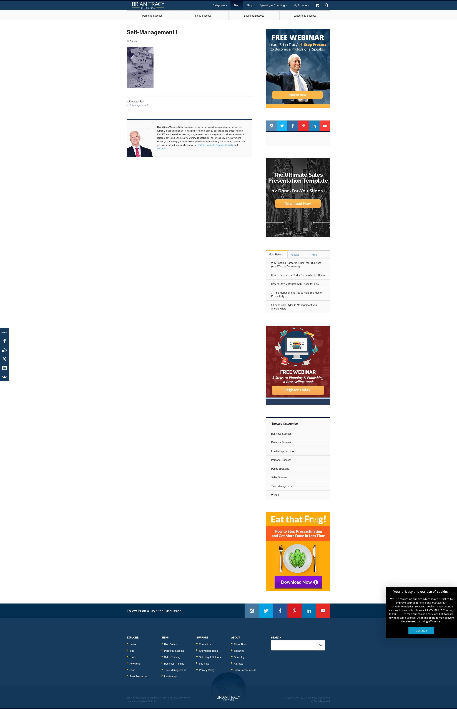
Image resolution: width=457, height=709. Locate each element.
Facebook (209, 144)
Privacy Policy (207, 670)
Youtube (161, 148)
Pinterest (219, 144)
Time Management (282, 486)
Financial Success (281, 442)
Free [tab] (314, 254)
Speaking (239, 650)
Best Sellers (171, 644)
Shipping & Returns (210, 657)
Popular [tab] (294, 254)
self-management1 (137, 103)
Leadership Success (304, 15)
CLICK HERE (396, 614)
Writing (275, 495)
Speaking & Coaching (272, 5)
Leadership (170, 676)
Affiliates (238, 663)
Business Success (254, 15)
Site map (204, 663)
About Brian (240, 644)
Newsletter (135, 663)
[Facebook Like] (4, 350)
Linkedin (229, 144)
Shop (249, 5)
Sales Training (172, 657)
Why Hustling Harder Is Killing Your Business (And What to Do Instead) (296, 264)
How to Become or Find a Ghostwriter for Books (298, 275)
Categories (219, 5)
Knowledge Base (208, 650)
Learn (132, 657)
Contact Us (205, 644)
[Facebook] (4, 341)
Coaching (239, 657)
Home (132, 644)
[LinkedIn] (4, 367)
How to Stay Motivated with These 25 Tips (295, 284)
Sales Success (203, 15)
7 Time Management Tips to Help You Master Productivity (297, 294)
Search (276, 637)
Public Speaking (280, 468)
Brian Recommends (245, 670)
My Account (300, 5)
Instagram (271, 125)
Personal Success (152, 15)
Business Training (174, 663)
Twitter (201, 144)
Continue (421, 630)
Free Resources (138, 676)
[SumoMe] (4, 376)
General (133, 40)
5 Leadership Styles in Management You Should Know (294, 306)
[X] (4, 358)
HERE (440, 614)
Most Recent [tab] (276, 254)
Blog (236, 5)
